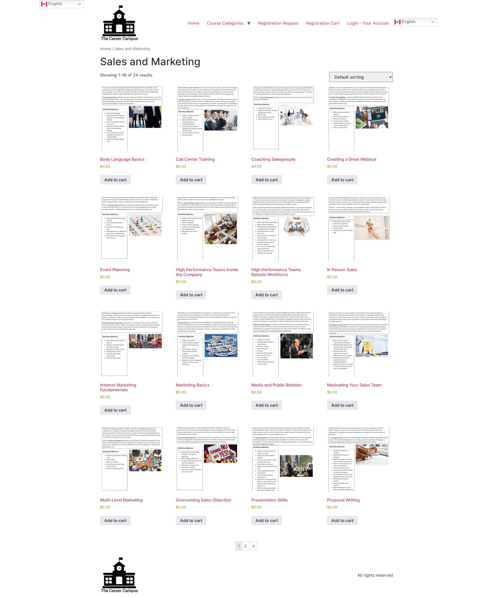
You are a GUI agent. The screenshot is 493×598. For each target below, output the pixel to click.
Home (193, 23)
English (408, 22)
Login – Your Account (368, 23)
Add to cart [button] (115, 179)
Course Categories (225, 23)
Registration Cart (322, 23)
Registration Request (278, 23)
